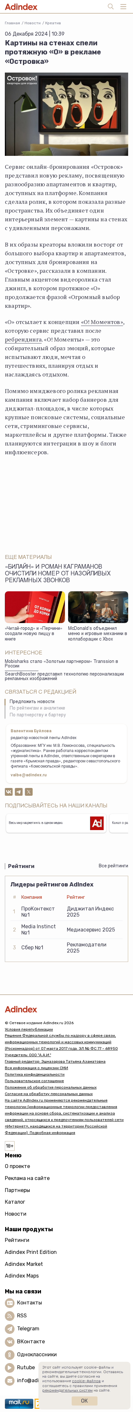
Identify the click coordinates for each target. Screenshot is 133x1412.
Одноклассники (37, 1354)
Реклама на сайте (27, 1178)
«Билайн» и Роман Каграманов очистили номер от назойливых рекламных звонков (58, 574)
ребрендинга (23, 339)
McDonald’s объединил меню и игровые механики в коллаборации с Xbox (97, 634)
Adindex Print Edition (31, 1252)
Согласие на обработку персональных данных (49, 1094)
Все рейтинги (113, 866)
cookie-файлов (86, 1381)
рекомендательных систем (67, 1390)
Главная (12, 23)
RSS (22, 1316)
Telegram (28, 1328)
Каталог (15, 1202)
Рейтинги (17, 1240)
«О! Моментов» (102, 322)
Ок (84, 1401)
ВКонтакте (31, 1341)
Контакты (29, 1303)
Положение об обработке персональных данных (51, 1087)
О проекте (17, 1166)
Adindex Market (24, 1264)
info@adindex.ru (37, 1380)
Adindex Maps (22, 1276)
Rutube (26, 1367)
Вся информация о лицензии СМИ (36, 1068)
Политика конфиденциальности (35, 1074)
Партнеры (17, 1190)
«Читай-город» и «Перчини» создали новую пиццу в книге (33, 634)
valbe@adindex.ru (29, 775)
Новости (33, 23)
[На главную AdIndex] (66, 1009)
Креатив (53, 23)
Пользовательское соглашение (34, 1081)
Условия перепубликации (29, 1029)
